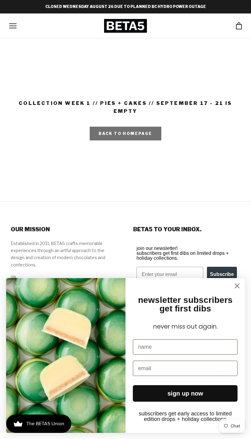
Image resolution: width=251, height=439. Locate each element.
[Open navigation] (13, 25)
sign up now (185, 393)
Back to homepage (125, 133)
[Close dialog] (237, 286)
